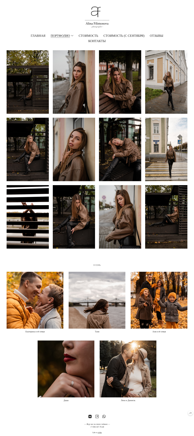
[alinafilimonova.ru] (97, 17)
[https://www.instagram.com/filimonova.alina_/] (97, 417)
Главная (38, 35)
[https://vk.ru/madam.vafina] (90, 417)
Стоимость (88, 35)
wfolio (100, 432)
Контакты (97, 41)
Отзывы (156, 35)
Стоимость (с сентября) (124, 35)
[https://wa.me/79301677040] (104, 417)
